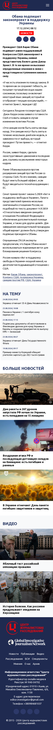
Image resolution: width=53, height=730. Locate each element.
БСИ (27, 658)
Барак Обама (18, 274)
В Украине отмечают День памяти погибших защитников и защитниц (26, 507)
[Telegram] (32, 39)
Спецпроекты (39, 658)
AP (34, 104)
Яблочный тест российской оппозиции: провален (21, 565)
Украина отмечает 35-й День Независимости (25, 303)
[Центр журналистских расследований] (16, 5)
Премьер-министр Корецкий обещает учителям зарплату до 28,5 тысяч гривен (24, 353)
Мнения (18, 663)
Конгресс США (11, 277)
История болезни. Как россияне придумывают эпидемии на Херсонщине (24, 609)
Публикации (28, 653)
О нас (27, 663)
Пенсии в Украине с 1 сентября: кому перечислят (21, 313)
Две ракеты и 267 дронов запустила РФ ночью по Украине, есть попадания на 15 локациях (24, 412)
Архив (36, 663)
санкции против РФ (13, 280)
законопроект (34, 274)
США (28, 280)
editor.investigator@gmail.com (27, 699)
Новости (26, 33)
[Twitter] (26, 39)
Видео (10, 523)
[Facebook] (19, 39)
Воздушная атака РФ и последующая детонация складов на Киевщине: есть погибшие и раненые (26, 460)
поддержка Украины (31, 277)
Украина (36, 280)
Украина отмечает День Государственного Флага (24, 342)
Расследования (14, 658)
